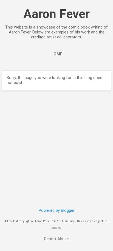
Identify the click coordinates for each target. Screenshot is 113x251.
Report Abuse (56, 238)
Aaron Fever (56, 14)
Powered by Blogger (57, 210)
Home (56, 54)
